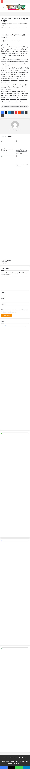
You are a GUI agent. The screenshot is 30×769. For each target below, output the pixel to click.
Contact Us (19, 764)
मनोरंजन (10, 764)
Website (3, 304)
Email (3, 298)
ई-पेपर (14, 764)
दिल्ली (23, 761)
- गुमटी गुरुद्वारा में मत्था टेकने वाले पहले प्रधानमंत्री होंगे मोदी (15, 106)
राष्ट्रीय (7, 761)
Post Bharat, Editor (7, 27)
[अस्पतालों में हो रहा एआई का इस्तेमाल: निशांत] (7, 207)
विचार (26, 761)
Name (3, 292)
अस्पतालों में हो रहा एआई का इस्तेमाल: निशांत (6, 260)
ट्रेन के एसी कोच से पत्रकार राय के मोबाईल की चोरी (7, 149)
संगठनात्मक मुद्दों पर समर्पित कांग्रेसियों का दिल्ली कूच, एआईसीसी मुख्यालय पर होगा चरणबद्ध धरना (22, 150)
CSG (26, 757)
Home (3, 761)
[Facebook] (2, 112)
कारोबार (16, 761)
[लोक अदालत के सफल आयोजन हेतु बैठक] (22, 159)
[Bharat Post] (16, 7)
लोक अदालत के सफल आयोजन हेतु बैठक (22, 164)
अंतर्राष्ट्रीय (12, 761)
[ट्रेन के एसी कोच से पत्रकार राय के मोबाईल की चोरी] (7, 144)
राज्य (20, 761)
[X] (6, 112)
